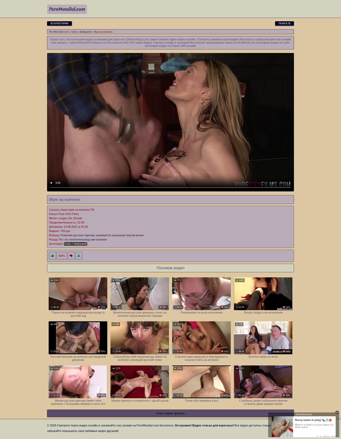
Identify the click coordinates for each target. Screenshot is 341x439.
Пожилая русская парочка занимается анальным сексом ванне (102, 235)
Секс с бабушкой (75, 243)
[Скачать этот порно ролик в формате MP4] (78, 255)
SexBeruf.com (246, 42)
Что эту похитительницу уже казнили (83, 239)
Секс (159, 413)
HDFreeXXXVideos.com (91, 42)
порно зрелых (174, 413)
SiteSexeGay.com (137, 39)
